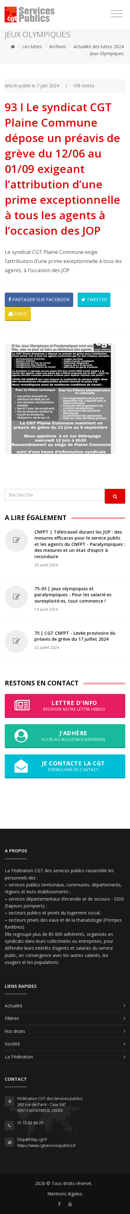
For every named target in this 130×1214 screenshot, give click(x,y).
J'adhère (73, 735)
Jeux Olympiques (107, 53)
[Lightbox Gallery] (65, 399)
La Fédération (19, 1057)
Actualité (13, 1006)
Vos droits (15, 1031)
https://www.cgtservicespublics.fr (46, 1145)
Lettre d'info (74, 705)
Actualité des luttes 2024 (99, 46)
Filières (12, 1018)
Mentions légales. (65, 1194)
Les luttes (32, 46)
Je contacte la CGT (73, 765)
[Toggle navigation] (117, 13)
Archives (57, 46)
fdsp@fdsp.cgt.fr (32, 1139)
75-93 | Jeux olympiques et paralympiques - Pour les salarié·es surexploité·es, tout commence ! (72, 595)
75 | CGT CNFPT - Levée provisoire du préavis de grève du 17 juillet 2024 (74, 636)
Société (12, 1044)
